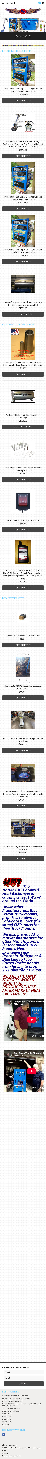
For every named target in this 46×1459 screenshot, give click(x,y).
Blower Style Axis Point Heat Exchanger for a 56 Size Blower (23, 739)
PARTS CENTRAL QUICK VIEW (12, 1401)
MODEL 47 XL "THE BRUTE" (11, 1411)
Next (6, 19)
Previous (2, 19)
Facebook (3, 1434)
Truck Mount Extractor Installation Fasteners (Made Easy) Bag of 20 (23, 469)
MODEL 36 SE (7, 1416)
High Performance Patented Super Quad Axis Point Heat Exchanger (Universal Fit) (23, 303)
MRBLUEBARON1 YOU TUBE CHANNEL (15, 1396)
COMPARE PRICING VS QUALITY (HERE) (16, 1398)
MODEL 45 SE (7, 1414)
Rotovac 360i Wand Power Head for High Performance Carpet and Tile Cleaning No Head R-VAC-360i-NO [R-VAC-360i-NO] (23, 144)
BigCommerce (16, 1456)
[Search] (7, 2)
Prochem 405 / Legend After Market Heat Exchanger (23, 416)
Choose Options (23, 314)
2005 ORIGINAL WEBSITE (11, 1408)
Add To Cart (23, 101)
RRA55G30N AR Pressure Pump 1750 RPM (23, 636)
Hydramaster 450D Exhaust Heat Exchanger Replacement (23, 687)
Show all (5, 1425)
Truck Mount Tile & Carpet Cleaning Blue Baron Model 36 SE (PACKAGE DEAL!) (23, 198)
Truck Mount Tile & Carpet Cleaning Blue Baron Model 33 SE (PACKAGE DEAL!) (23, 90)
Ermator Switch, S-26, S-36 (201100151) (23, 520)
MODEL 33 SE (7, 1419)
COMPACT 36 (7, 1422)
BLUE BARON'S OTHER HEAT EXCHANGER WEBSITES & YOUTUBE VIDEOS (21, 1405)
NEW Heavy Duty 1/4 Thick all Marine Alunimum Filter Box (23, 848)
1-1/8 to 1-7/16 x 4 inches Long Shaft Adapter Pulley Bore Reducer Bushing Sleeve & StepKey (23, 363)
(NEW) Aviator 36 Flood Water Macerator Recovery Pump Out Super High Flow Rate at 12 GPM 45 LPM (23, 794)
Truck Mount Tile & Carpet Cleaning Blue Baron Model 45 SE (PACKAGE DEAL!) (23, 250)
